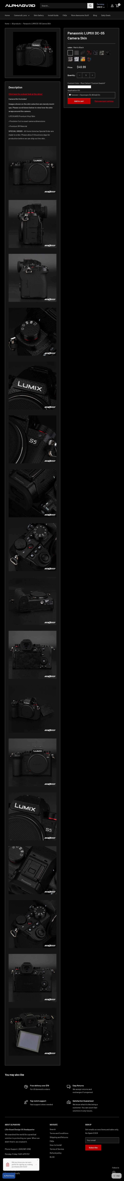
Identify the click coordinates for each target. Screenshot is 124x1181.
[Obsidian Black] (76, 53)
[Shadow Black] (108, 53)
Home (7, 15)
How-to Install (56, 1145)
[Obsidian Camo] (70, 59)
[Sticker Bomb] (83, 59)
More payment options (103, 101)
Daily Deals (105, 15)
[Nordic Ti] (102, 53)
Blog (95, 15)
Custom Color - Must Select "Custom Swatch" (86, 83)
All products (16, 24)
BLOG (52, 1157)
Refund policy (56, 1153)
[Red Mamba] (89, 53)
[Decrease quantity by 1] (79, 75)
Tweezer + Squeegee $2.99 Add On (85, 95)
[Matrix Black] (70, 53)
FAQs (65, 15)
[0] (117, 5)
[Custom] (89, 59)
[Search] (90, 5)
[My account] (112, 5)
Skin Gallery (39, 15)
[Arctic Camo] (76, 59)
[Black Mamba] (83, 53)
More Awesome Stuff (80, 15)
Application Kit (74, 90)
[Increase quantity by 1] (92, 75)
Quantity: (71, 75)
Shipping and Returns (59, 1137)
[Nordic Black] (95, 53)
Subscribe (93, 1147)
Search (53, 1129)
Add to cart (79, 101)
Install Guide (53, 15)
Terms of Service (57, 1149)
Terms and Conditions (59, 1133)
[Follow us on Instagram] (114, 1172)
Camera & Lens (20, 15)
